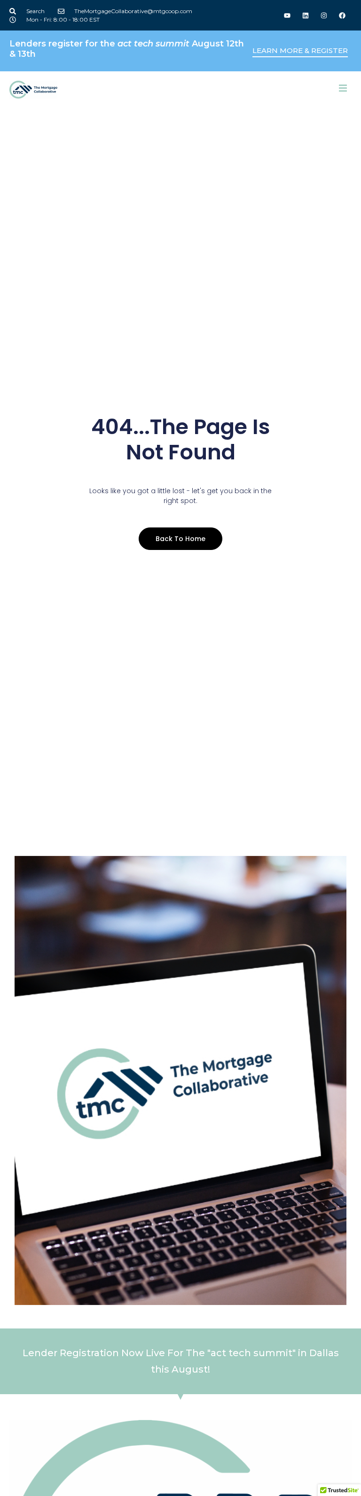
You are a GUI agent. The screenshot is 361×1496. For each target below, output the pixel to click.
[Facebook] (342, 15)
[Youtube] (287, 15)
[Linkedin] (305, 15)
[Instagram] (324, 15)
